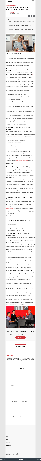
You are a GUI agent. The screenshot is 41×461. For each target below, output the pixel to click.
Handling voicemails (10, 208)
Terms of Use (8, 454)
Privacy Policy (13, 454)
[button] (20, 440)
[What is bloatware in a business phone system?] (20, 409)
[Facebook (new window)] (7, 451)
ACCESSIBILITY (8, 445)
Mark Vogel (12, 12)
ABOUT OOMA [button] (20, 442)
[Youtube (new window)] (13, 451)
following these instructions (17, 186)
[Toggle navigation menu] (33, 2)
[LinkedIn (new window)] (11, 451)
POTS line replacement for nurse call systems (20, 385)
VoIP (33, 74)
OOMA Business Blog (11, 5)
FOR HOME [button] (20, 431)
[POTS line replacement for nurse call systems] (20, 378)
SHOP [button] (20, 436)
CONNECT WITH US (20, 337)
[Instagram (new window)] (15, 451)
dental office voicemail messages (22, 160)
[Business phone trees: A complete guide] (20, 393)
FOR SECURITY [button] (20, 433)
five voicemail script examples (18, 136)
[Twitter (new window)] (9, 451)
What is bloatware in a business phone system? (20, 416)
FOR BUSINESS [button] (20, 428)
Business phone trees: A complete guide (20, 401)
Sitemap (17, 454)
